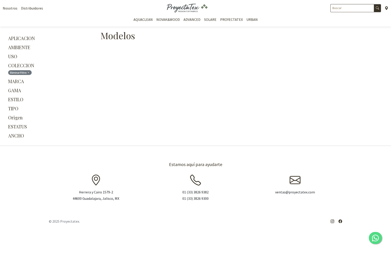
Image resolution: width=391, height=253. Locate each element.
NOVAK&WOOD (168, 19)
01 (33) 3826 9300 (195, 198)
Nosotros (10, 8)
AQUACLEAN (143, 19)
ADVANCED (192, 19)
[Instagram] (332, 221)
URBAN (252, 19)
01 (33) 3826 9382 (195, 192)
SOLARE (210, 19)
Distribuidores (32, 8)
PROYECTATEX (231, 19)
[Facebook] (340, 221)
